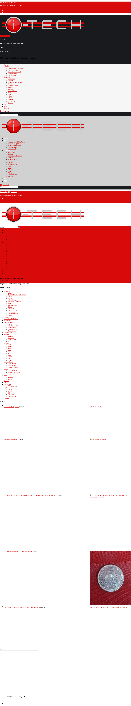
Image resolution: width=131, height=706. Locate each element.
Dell (9, 351)
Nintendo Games (13, 326)
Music (9, 92)
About (6, 65)
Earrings (10, 336)
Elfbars (10, 391)
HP (9, 353)
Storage (10, 315)
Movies (10, 324)
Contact (6, 108)
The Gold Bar (12, 396)
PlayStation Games (13, 329)
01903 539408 (8, 665)
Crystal (10, 389)
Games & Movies (13, 85)
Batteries (10, 377)
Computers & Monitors (15, 82)
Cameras (10, 80)
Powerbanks (11, 312)
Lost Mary (11, 394)
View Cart (3, 282)
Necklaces (11, 338)
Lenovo (10, 355)
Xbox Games (12, 331)
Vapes (5, 388)
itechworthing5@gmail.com (8, 2)
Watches (10, 103)
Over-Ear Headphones (14, 372)
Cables (10, 296)
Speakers (10, 374)
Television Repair (13, 73)
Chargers (10, 298)
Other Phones (12, 365)
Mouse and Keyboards (14, 301)
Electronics (11, 84)
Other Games (12, 327)
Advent (10, 346)
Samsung (10, 357)
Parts (9, 94)
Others (10, 307)
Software (10, 96)
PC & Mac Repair (13, 70)
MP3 (9, 303)
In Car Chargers (12, 300)
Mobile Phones (12, 91)
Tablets (10, 98)
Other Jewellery (12, 339)
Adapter (10, 293)
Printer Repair (12, 75)
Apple (9, 348)
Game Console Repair (14, 72)
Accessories (11, 79)
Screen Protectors (13, 314)
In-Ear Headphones (13, 370)
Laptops (10, 89)
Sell (5, 104)
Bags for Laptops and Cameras (17, 295)
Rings (9, 341)
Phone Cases (11, 308)
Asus (9, 350)
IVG (9, 393)
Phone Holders (12, 310)
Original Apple (12, 305)
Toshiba (10, 360)
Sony (9, 358)
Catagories (7, 77)
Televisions (11, 99)
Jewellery (10, 87)
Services (6, 67)
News (5, 106)
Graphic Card (8, 332)
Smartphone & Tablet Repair (16, 68)
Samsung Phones (13, 367)
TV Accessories (12, 101)
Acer (9, 344)
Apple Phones (12, 363)
